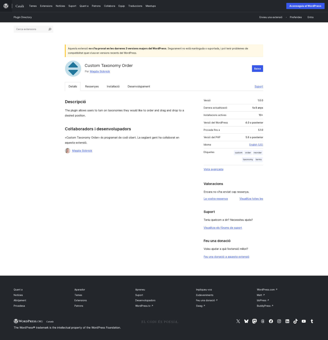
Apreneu (140, 289)
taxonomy (248, 159)
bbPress (263, 300)
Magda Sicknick (100, 71)
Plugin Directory (23, 17)
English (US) (256, 144)
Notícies (18, 295)
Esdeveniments (204, 295)
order (248, 152)
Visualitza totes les (251, 198)
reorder (258, 152)
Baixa (257, 68)
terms (259, 159)
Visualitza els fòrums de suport (223, 227)
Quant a (18, 289)
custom (238, 152)
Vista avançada (213, 169)
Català (49, 321)
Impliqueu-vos (204, 289)
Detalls (73, 86)
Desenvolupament (139, 86)
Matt (261, 295)
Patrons (78, 305)
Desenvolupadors (145, 300)
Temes (78, 295)
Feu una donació (207, 300)
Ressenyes (92, 86)
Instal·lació (113, 86)
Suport (259, 86)
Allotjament (20, 300)
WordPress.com (267, 289)
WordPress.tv (144, 305)
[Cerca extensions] (49, 29)
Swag (200, 305)
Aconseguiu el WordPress (305, 5)
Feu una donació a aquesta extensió (226, 256)
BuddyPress (265, 305)
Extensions (80, 300)
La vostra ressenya (216, 198)
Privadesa (19, 305)
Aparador (79, 289)
